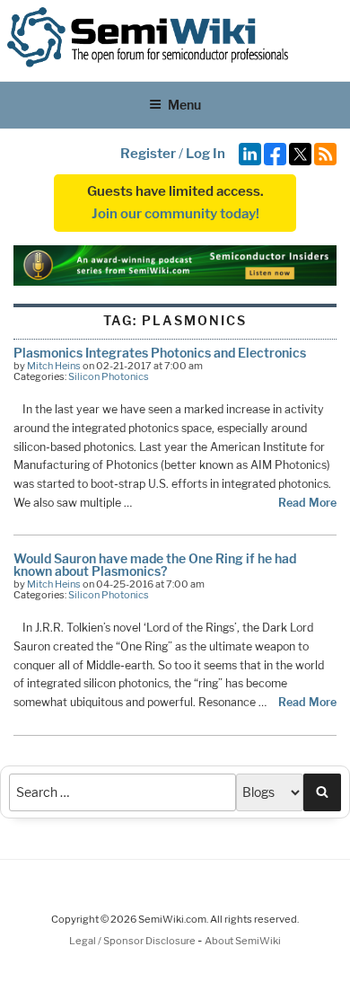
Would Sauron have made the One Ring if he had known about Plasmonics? (154, 565)
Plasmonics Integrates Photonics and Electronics (159, 352)
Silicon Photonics (108, 376)
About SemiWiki (243, 940)
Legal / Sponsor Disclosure (133, 940)
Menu (184, 104)
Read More (307, 502)
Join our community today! (175, 214)
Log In (205, 154)
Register (148, 154)
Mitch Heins (54, 365)
